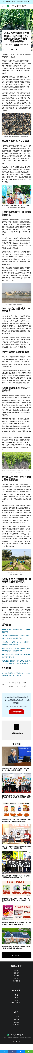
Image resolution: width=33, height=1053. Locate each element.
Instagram (16, 1024)
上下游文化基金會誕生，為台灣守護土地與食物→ (16, 2)
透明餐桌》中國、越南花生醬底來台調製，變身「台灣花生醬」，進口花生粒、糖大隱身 (16, 820)
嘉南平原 (11, 686)
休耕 (19, 683)
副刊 (16, 1000)
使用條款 (16, 978)
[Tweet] (7, 49)
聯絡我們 (16, 973)
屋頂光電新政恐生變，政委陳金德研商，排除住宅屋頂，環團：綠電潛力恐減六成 (16, 947)
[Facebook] (10, 1041)
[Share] (3, 49)
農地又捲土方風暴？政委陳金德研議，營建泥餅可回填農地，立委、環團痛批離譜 (16, 847)
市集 (16, 997)
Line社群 (16, 1017)
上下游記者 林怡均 (9, 44)
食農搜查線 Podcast (16, 1003)
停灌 (25, 683)
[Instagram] (13, 1041)
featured (12, 683)
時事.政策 (16, 44)
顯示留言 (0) (15, 955)
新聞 (16, 995)
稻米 (23, 686)
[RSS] (19, 1041)
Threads (16, 1019)
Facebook (16, 1022)
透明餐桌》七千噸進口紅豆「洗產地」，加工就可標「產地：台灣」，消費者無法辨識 (16, 923)
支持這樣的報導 (16, 712)
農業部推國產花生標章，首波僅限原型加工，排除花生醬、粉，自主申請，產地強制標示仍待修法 (16, 797)
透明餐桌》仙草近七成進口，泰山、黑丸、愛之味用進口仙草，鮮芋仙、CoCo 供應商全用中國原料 (16, 900)
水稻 (18, 686)
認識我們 (16, 970)
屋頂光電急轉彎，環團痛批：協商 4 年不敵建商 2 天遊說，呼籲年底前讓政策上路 (16, 876)
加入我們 (16, 975)
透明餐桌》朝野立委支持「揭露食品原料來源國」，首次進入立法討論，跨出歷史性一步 (15, 769)
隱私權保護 (16, 981)
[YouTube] (16, 1041)
